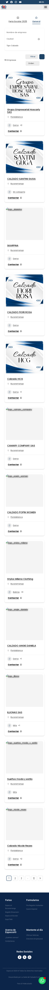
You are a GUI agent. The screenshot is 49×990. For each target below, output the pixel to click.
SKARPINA (12, 245)
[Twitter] (7, 2)
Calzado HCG (15, 378)
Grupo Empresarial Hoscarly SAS (23, 111)
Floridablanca (17, 117)
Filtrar (32, 56)
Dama (16, 125)
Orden (31, 63)
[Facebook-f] (19, 957)
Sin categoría (19, 192)
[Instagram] (16, 2)
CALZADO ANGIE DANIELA (21, 645)
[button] (45, 7)
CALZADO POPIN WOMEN (21, 512)
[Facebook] (11, 2)
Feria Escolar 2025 (18, 21)
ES (40, 2)
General (36, 21)
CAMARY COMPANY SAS (21, 445)
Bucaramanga (17, 183)
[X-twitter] (24, 957)
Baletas (16, 592)
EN (43, 2)
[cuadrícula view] (42, 56)
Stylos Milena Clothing (20, 579)
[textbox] (12, 46)
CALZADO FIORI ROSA (19, 312)
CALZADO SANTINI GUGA (21, 178)
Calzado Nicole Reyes (19, 845)
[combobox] (24, 45)
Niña (15, 725)
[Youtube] (20, 2)
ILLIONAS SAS (14, 712)
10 (34, 878)
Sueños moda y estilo (20, 779)
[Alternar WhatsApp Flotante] (42, 980)
